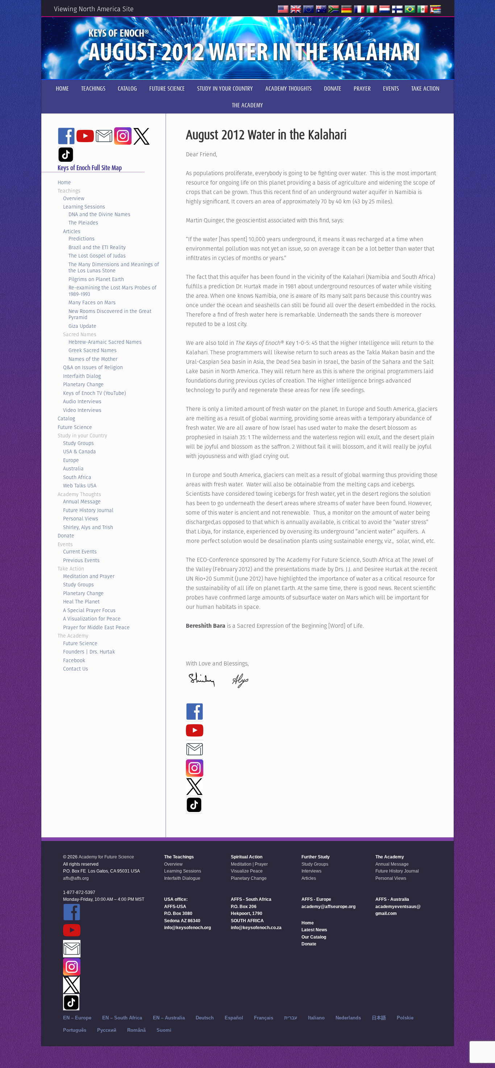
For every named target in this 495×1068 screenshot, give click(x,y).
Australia (73, 468)
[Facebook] (194, 717)
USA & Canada (79, 451)
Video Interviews (82, 410)
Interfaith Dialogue (182, 878)
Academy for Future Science (106, 856)
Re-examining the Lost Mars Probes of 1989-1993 (112, 291)
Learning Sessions (84, 206)
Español (234, 1017)
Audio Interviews (82, 401)
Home (64, 182)
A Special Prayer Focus (89, 610)
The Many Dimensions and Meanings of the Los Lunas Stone (113, 268)
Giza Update (82, 326)
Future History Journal (88, 510)
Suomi (164, 1030)
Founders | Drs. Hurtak (89, 651)
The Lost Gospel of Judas (97, 255)
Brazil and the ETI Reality (97, 247)
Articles (71, 231)
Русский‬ (106, 1030)
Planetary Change (83, 384)
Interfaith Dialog (82, 376)
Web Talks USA (79, 485)
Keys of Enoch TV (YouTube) (94, 393)
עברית (290, 1017)
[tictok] (194, 809)
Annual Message (82, 501)
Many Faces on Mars (92, 302)
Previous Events (81, 560)
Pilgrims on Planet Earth (96, 279)
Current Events (80, 551)
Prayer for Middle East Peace (96, 627)
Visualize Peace (247, 871)
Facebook (74, 660)
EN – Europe (77, 1017)
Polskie (405, 1017)
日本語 (379, 1017)
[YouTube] (194, 735)
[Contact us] (194, 754)
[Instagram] (194, 773)
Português (74, 1030)
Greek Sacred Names (92, 350)
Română (136, 1030)
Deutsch (205, 1017)
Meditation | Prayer (249, 864)
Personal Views (80, 518)
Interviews (311, 871)
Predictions (81, 238)
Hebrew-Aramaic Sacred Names (105, 342)
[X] (194, 791)
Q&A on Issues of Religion (93, 367)
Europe (71, 460)
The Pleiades (83, 222)
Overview (73, 198)
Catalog (66, 418)
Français (263, 1017)
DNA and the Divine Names (99, 214)
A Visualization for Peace (92, 618)
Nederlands (348, 1017)
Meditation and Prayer (89, 576)
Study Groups (78, 443)
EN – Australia (169, 1017)
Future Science (75, 427)
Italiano (316, 1017)
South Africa (77, 477)
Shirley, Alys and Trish (88, 527)
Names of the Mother (92, 359)
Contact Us (75, 668)
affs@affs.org (76, 878)
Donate (66, 535)
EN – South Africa (122, 1017)
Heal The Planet (81, 601)
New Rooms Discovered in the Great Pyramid (109, 314)
